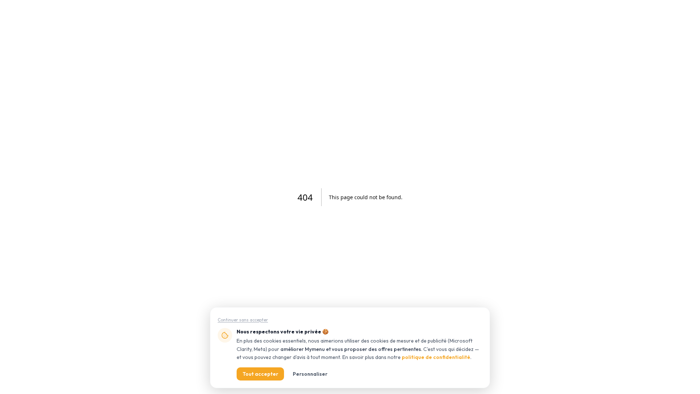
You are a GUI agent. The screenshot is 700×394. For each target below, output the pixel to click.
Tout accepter (260, 374)
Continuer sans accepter (243, 319)
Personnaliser (310, 374)
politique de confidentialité (436, 357)
